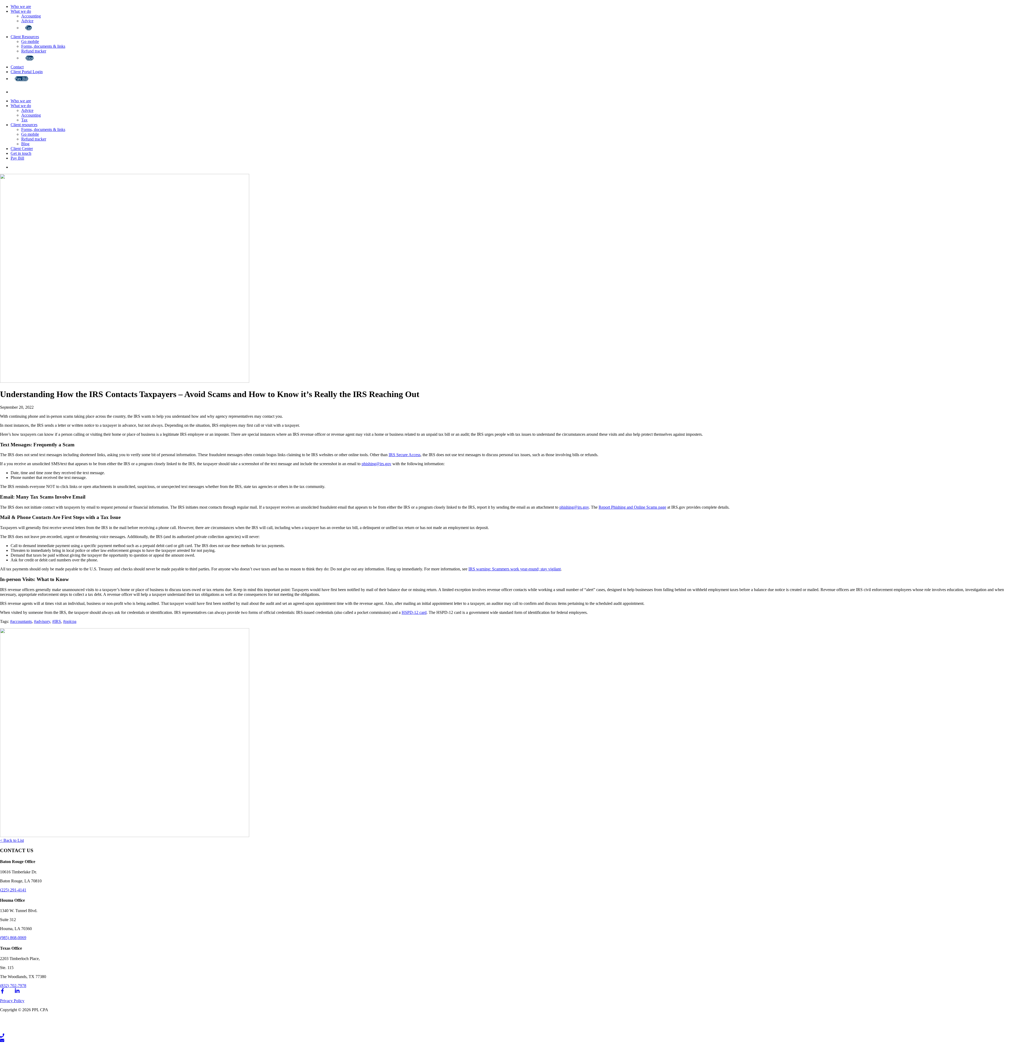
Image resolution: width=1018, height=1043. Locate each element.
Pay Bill (21, 78)
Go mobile (30, 41)
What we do (21, 11)
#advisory (42, 621)
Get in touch (21, 153)
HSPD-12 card (414, 612)
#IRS (56, 621)
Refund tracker (33, 51)
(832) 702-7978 (13, 985)
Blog (29, 58)
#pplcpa (69, 621)
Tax (28, 27)
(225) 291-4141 (13, 890)
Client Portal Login (27, 71)
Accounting (31, 16)
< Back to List (12, 840)
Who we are (21, 6)
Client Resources (25, 36)
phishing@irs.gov (376, 463)
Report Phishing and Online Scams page (632, 507)
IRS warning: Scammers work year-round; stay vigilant (514, 569)
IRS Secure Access (404, 454)
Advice (27, 21)
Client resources (24, 124)
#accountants (21, 621)
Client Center (22, 148)
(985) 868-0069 (13, 937)
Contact (17, 67)
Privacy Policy (12, 1000)
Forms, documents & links (43, 46)
